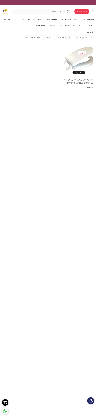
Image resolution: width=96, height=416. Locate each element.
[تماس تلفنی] (5, 402)
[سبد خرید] (92, 11)
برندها (73, 37)
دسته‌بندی (50, 37)
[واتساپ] (5, 411)
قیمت (62, 37)
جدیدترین (85, 37)
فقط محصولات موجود (32, 37)
